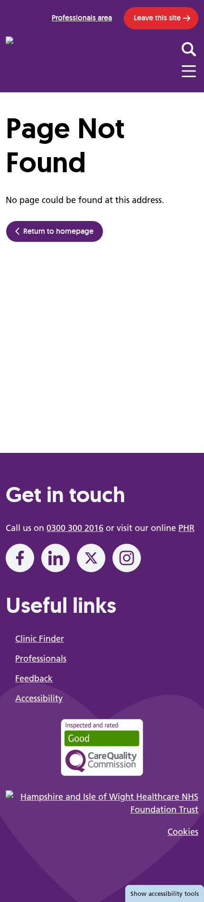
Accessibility (39, 698)
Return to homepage (58, 231)
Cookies (182, 831)
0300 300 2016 (74, 527)
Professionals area (82, 18)
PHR (186, 527)
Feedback (34, 678)
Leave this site (157, 18)
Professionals (40, 658)
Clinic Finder (39, 638)
